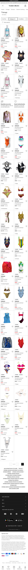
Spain (22, 562)
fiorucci (21, 468)
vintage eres (13, 485)
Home (2, 9)
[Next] (17, 464)
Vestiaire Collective (8, 509)
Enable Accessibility (14, 0)
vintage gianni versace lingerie (13, 475)
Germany (19, 562)
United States (14, 562)
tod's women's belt (14, 488)
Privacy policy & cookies (13, 529)
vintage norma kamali (17, 472)
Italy (25, 562)
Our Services (5, 496)
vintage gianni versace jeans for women (13, 478)
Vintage (7, 9)
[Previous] (10, 464)
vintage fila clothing (13, 480)
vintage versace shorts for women (13, 482)
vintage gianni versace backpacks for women (13, 487)
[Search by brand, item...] (2, 6)
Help (3, 506)
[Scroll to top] (22, 464)
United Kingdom (8, 562)
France (3, 562)
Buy (3, 500)
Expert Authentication (19, 104)
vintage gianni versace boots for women (13, 483)
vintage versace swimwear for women (13, 470)
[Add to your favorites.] (12, 40)
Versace (13, 9)
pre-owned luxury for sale (10, 468)
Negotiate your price (6, 104)
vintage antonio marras (13, 477)
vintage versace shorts (13, 473)
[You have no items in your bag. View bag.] (25, 6)
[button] (25, 6)
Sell (3, 503)
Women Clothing (20, 9)
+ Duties (5, 46)
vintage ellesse (7, 472)
